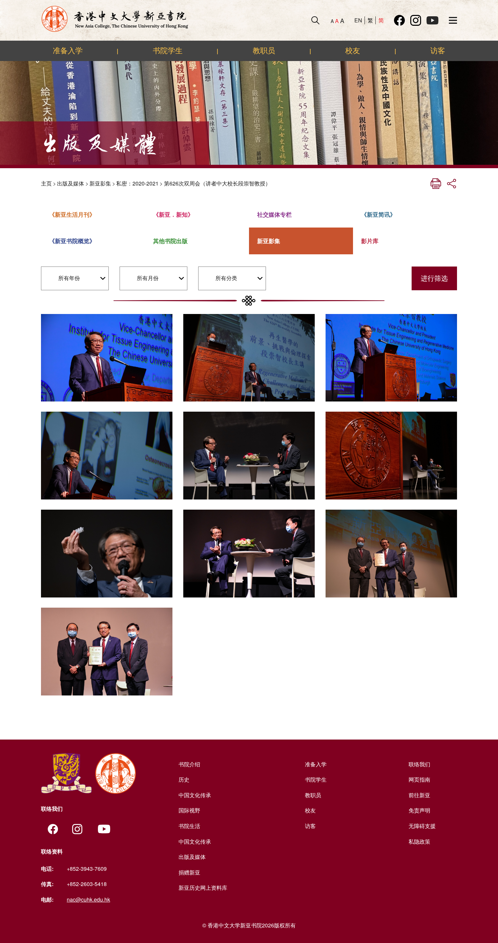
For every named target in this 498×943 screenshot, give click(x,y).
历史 (184, 779)
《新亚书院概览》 (72, 241)
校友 (352, 50)
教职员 (264, 50)
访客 (437, 50)
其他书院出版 (170, 241)
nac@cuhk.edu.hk (88, 899)
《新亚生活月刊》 (72, 214)
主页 (46, 183)
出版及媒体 (70, 183)
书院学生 (168, 50)
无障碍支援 (422, 826)
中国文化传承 (195, 795)
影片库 (369, 241)
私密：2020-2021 (137, 183)
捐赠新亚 (189, 872)
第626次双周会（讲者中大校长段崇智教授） (217, 183)
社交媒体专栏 (274, 214)
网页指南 (419, 779)
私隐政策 (419, 841)
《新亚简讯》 (378, 214)
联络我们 (419, 764)
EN (358, 20)
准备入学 (68, 50)
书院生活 (189, 826)
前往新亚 (419, 795)
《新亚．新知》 (173, 214)
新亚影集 (100, 183)
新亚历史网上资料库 (203, 887)
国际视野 (189, 810)
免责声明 (419, 810)
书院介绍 (189, 764)
